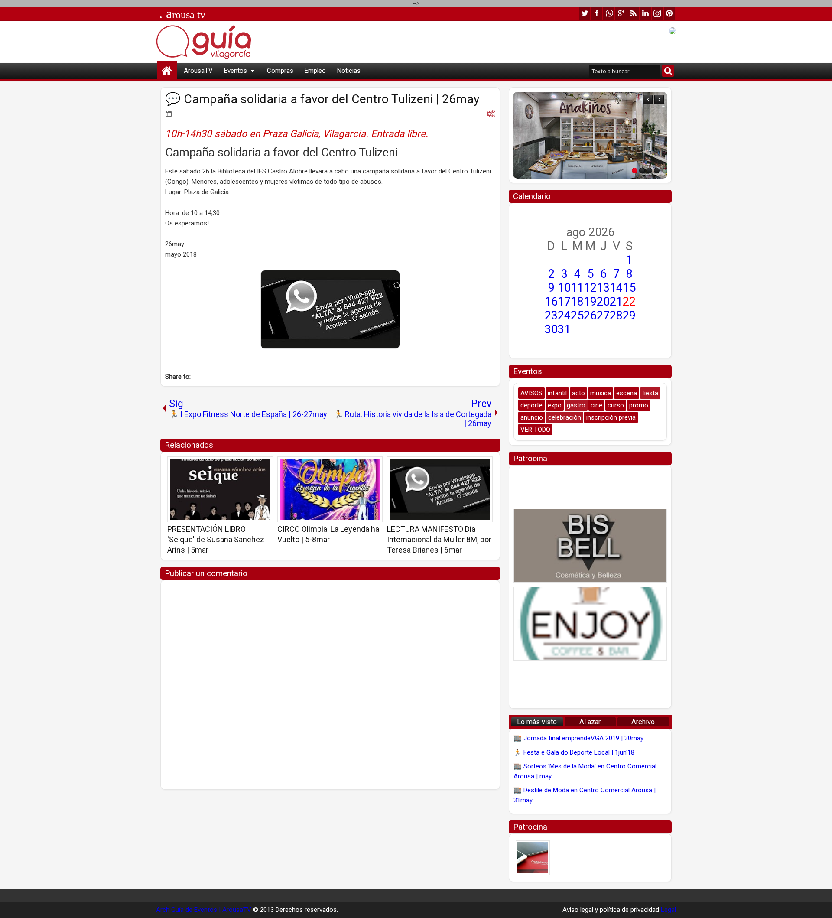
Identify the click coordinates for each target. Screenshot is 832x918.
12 (590, 288)
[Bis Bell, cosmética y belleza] (590, 545)
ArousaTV (198, 71)
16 (551, 302)
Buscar (668, 71)
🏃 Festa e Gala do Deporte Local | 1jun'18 (574, 752)
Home (167, 71)
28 (616, 315)
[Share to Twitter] (254, 466)
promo (638, 405)
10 (564, 288)
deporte (531, 405)
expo (555, 405)
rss (633, 13)
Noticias (349, 71)
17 (564, 302)
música (600, 393)
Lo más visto (537, 722)
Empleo (315, 71)
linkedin (645, 13)
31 (564, 329)
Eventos (235, 71)
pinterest (669, 13)
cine (596, 405)
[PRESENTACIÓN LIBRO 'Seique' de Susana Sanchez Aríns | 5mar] (220, 489)
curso (616, 405)
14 (616, 288)
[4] (657, 170)
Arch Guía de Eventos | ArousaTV (203, 910)
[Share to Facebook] (244, 466)
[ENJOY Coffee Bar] (590, 623)
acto (578, 393)
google (621, 13)
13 (603, 288)
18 (577, 302)
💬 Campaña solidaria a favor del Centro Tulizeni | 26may (322, 99)
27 (603, 315)
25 (577, 315)
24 (564, 315)
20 (603, 302)
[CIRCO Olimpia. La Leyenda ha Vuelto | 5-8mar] (330, 489)
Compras (280, 71)
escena (626, 393)
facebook (596, 13)
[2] (642, 170)
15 (629, 288)
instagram (657, 13)
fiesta (650, 393)
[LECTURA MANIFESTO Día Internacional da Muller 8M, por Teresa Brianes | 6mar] (440, 489)
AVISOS (531, 393)
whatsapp (608, 13)
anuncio (531, 417)
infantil (557, 393)
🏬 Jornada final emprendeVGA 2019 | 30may (579, 738)
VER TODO (535, 429)
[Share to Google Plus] (263, 466)
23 (551, 315)
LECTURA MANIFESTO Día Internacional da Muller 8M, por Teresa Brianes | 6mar (439, 539)
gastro (576, 405)
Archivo (643, 722)
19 (590, 302)
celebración (564, 417)
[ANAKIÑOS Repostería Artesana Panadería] (530, 135)
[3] (649, 170)
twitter (584, 13)
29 (629, 315)
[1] (634, 170)
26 (590, 315)
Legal (668, 910)
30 (551, 329)
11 (577, 288)
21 (616, 302)
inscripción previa (611, 417)
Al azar (590, 722)
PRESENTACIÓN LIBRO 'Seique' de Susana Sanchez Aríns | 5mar (215, 539)
